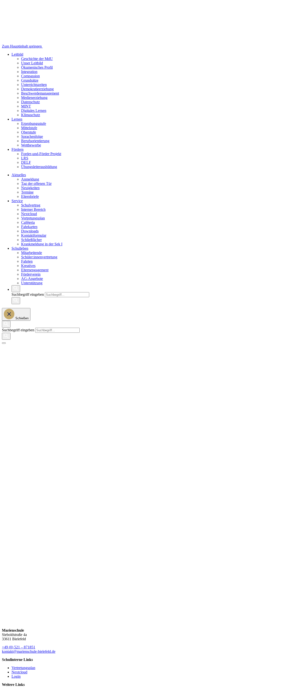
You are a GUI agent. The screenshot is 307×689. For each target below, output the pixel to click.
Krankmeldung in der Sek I (41, 244)
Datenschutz (30, 102)
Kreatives (28, 266)
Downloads (30, 231)
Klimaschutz (30, 115)
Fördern (18, 149)
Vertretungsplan (33, 218)
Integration (29, 72)
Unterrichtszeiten (34, 85)
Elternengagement (34, 270)
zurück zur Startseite (17, 362)
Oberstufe (28, 132)
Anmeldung (30, 179)
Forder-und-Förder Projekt (41, 154)
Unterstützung (31, 283)
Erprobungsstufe (33, 123)
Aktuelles (19, 175)
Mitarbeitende (31, 253)
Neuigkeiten (30, 188)
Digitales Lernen (33, 111)
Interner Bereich (33, 209)
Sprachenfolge (32, 136)
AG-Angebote (32, 279)
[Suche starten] (16, 300)
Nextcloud (29, 214)
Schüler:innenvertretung (39, 257)
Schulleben (20, 248)
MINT (26, 106)
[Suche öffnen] (16, 288)
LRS (24, 158)
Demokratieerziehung (37, 89)
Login (16, 676)
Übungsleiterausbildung (39, 167)
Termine (27, 192)
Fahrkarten (29, 227)
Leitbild (17, 54)
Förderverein (31, 274)
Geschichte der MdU (37, 59)
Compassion (30, 76)
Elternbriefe (30, 196)
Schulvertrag (30, 205)
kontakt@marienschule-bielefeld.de (28, 651)
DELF (26, 162)
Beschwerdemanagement (40, 93)
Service (17, 201)
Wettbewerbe (31, 145)
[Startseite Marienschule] (62, 46)
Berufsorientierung (35, 141)
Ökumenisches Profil (37, 67)
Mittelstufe (29, 128)
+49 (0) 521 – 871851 (18, 647)
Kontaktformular (33, 235)
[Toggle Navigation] (4, 343)
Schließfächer (31, 240)
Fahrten (27, 261)
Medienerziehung (34, 98)
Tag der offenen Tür (36, 183)
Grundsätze (29, 80)
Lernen (17, 119)
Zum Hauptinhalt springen (22, 46)
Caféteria (28, 222)
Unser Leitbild (32, 63)
